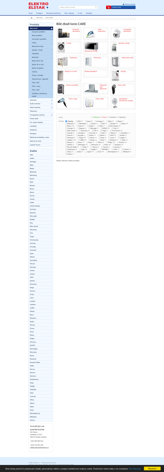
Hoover (70, 135)
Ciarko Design (114, 126)
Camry (82, 126)
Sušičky (123, 71)
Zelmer (70, 154)
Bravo (71, 126)
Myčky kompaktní (91, 71)
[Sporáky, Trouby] (114, 52)
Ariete (90, 121)
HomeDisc (125, 133)
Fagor (105, 130)
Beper (121, 121)
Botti (104, 123)
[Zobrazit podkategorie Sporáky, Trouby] (51, 50)
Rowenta (119, 145)
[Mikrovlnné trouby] (91, 50)
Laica (113, 138)
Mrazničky (97, 58)
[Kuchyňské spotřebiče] (117, 38)
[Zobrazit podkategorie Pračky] (51, 43)
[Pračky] (61, 52)
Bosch (95, 123)
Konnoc (93, 138)
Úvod (31, 18)
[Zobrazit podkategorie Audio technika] (51, 104)
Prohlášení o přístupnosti (35, 464)
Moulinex (114, 140)
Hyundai (81, 135)
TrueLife (127, 149)
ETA (96, 130)
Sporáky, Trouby (124, 43)
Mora (103, 140)
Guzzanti (93, 133)
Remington (83, 145)
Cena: (61, 117)
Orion (91, 142)
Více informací (135, 468)
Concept (71, 128)
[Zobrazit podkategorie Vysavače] (51, 100)
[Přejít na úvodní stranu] (38, 5)
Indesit (103, 135)
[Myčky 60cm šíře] (116, 66)
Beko (111, 121)
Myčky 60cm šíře (127, 58)
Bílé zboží (39, 18)
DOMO (106, 128)
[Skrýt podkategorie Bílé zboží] (51, 28)
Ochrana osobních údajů (58, 464)
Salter (86, 147)
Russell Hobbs (73, 147)
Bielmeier (71, 123)
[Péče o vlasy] (62, 107)
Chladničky (73, 58)
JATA (113, 135)
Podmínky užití (47, 464)
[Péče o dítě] (89, 107)
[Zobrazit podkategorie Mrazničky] (51, 57)
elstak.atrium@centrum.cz (39, 447)
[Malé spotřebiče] (90, 38)
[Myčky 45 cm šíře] (60, 80)
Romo (108, 145)
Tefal (116, 149)
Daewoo (82, 128)
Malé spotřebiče (102, 30)
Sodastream (72, 149)
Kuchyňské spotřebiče (127, 30)
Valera (80, 152)
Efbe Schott (72, 130)
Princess (123, 142)
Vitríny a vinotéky (72, 85)
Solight (94, 149)
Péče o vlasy (73, 99)
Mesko (93, 140)
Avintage (100, 121)
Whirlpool (127, 152)
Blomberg (83, 123)
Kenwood (71, 138)
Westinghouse (113, 152)
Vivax (101, 152)
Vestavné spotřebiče (76, 30)
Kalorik (123, 135)
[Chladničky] (63, 66)
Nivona (70, 142)
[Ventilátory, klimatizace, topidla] (114, 107)
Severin (106, 147)
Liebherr (71, 140)
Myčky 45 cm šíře (71, 71)
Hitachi (114, 133)
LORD (83, 140)
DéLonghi (94, 128)
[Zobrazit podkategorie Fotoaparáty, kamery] (51, 115)
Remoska (96, 145)
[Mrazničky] (88, 66)
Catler (102, 126)
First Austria (117, 130)
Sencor (96, 147)
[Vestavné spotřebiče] (64, 38)
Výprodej (122, 117)
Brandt (114, 123)
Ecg (116, 128)
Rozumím (152, 468)
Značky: (61, 121)
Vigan (90, 152)
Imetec (92, 135)
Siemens (118, 147)
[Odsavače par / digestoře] (91, 92)
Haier (104, 133)
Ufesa (70, 152)
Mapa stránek (70, 464)
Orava (81, 142)
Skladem (97, 117)
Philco (101, 142)
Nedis (125, 140)
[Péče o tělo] (114, 94)
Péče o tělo (122, 85)
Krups (103, 138)
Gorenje (70, 133)
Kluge (82, 138)
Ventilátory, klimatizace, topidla (126, 100)
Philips (111, 142)
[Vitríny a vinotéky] (61, 94)
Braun (125, 123)
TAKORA (106, 149)
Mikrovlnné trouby (91, 51)
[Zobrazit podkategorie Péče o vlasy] (51, 86)
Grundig (81, 133)
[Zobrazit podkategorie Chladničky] (51, 54)
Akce (105, 117)
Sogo (84, 149)
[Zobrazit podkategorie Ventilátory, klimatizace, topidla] (51, 94)
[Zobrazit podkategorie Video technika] (51, 107)
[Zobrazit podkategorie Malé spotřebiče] (51, 36)
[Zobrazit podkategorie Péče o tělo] (51, 83)
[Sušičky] (115, 80)
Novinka (113, 117)
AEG (80, 121)
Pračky (68, 43)
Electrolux (85, 130)
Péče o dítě (100, 99)
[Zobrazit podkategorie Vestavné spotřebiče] (51, 32)
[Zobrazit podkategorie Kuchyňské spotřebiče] (51, 39)
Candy (92, 126)
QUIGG (70, 145)
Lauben (123, 138)
